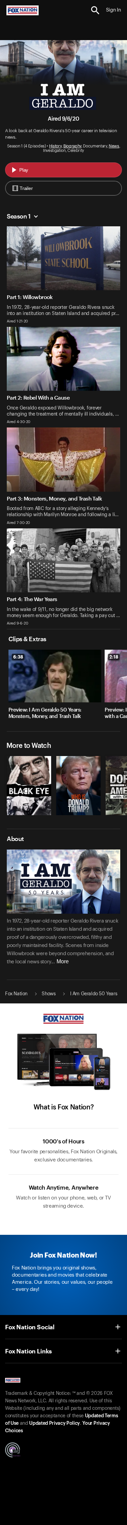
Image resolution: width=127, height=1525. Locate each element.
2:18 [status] (113, 657)
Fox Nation (16, 994)
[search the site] (95, 10)
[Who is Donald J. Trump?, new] (78, 813)
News (114, 146)
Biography (72, 146)
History (55, 146)
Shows (49, 994)
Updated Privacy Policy (54, 1423)
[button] (95, 10)
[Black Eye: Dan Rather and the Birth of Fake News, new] (29, 813)
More (63, 961)
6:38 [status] (18, 657)
